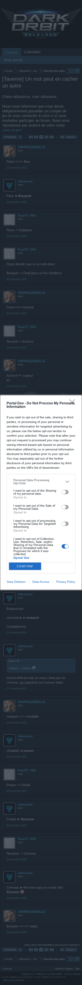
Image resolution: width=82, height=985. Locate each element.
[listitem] (41, 482)
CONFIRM (25, 566)
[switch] (65, 492)
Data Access (40, 581)
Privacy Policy (65, 581)
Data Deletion (16, 581)
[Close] (73, 403)
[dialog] (41, 492)
